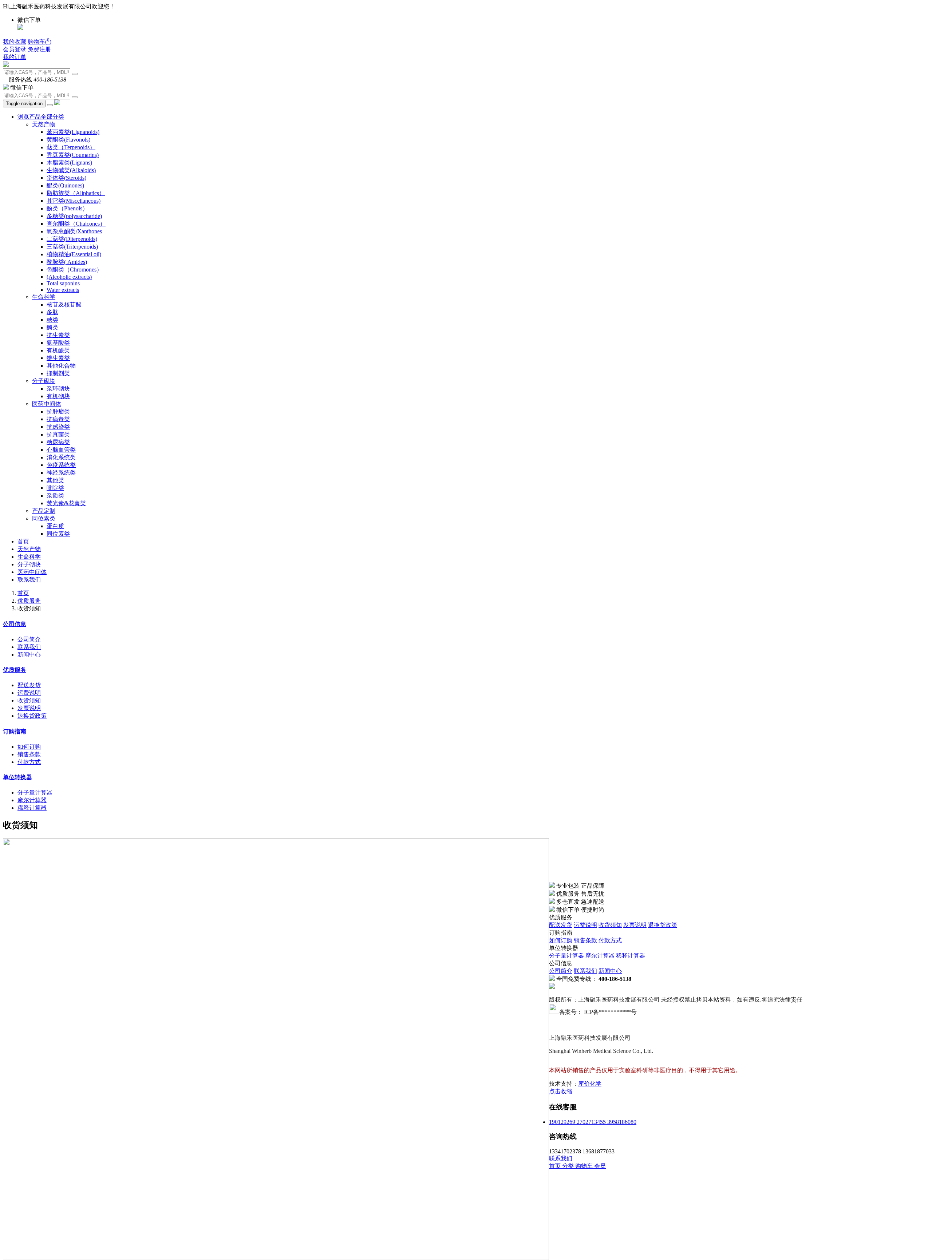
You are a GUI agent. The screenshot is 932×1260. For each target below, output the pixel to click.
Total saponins (63, 283)
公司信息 (14, 624)
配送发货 (29, 685)
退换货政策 (32, 716)
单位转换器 (17, 777)
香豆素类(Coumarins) (73, 155)
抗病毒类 (58, 419)
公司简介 (29, 639)
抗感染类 (58, 427)
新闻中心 (29, 654)
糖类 (52, 320)
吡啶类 (55, 488)
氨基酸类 (58, 343)
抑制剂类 (58, 373)
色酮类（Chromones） (74, 269)
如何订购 (29, 747)
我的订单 (14, 57)
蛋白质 (55, 526)
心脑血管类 (61, 450)
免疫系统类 (61, 465)
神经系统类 (61, 472)
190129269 (563, 1122)
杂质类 (55, 495)
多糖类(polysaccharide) (74, 216)
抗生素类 (58, 335)
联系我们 (29, 579)
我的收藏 (14, 42)
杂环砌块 (58, 388)
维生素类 (58, 358)
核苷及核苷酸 (64, 304)
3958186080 (621, 1122)
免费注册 (39, 49)
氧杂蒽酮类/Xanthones (74, 231)
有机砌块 (58, 396)
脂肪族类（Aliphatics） (76, 193)
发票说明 (29, 708)
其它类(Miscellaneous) (73, 201)
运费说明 (29, 693)
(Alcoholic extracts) (69, 277)
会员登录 (14, 49)
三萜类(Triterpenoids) (72, 246)
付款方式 (29, 762)
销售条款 (29, 754)
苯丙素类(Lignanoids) (73, 132)
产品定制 (43, 511)
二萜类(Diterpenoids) (72, 239)
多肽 (52, 312)
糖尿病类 (58, 442)
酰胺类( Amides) (67, 262)
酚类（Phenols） (67, 208)
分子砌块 (43, 381)
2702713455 (592, 1122)
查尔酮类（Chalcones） (76, 224)
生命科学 (43, 297)
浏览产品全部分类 (40, 117)
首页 (23, 541)
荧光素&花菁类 (66, 503)
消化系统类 (61, 457)
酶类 (52, 327)
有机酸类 (58, 350)
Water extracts (63, 290)
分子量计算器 (34, 792)
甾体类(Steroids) (66, 178)
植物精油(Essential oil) (74, 254)
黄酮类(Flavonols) (68, 139)
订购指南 (14, 731)
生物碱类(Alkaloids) (71, 170)
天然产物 (43, 124)
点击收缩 (560, 1091)
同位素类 (43, 518)
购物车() (39, 42)
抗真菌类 (58, 434)
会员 (600, 1166)
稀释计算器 (32, 808)
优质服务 (29, 601)
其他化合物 (61, 365)
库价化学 (589, 1084)
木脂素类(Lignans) (69, 162)
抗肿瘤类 (58, 411)
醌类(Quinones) (65, 185)
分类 (568, 1166)
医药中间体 (46, 404)
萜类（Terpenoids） (71, 147)
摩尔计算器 (32, 800)
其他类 (55, 480)
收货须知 (29, 700)
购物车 (584, 1166)
